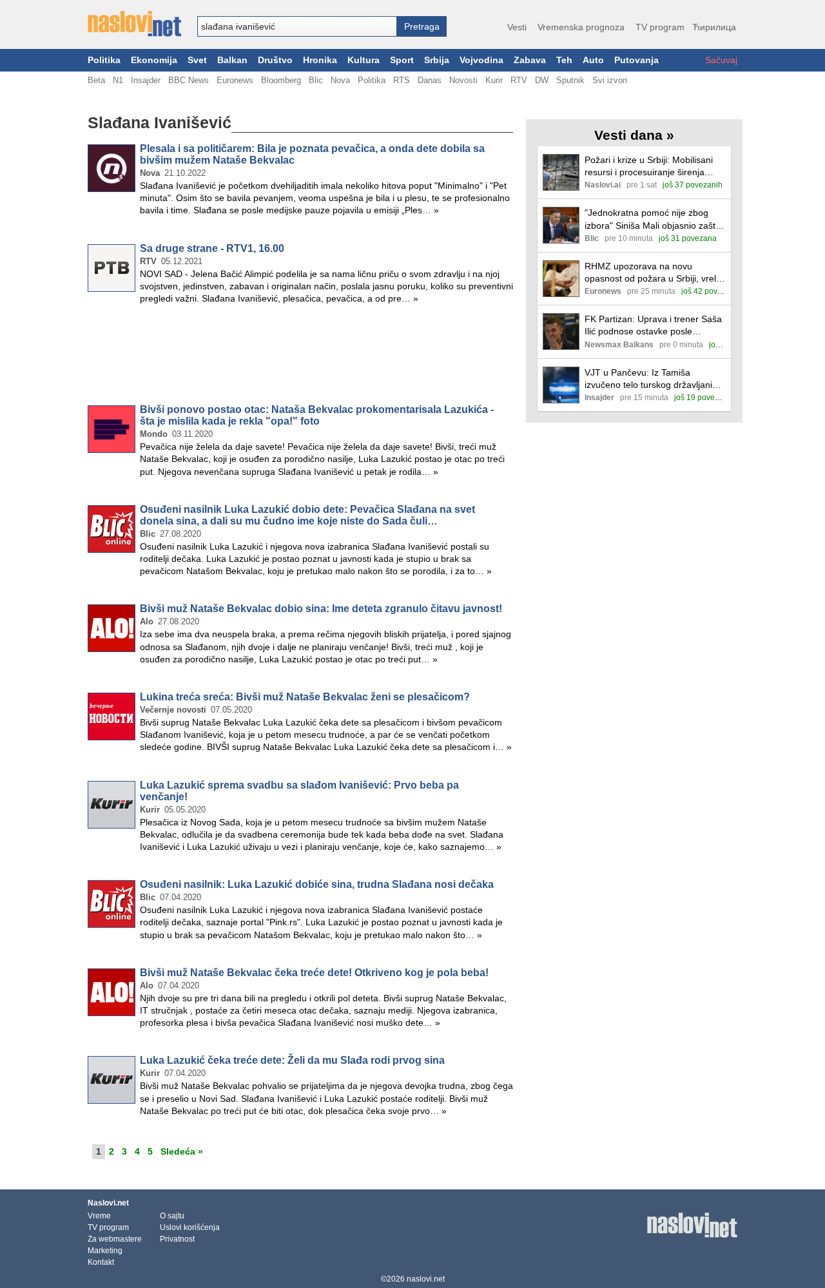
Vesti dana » (634, 135)
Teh (564, 60)
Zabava (530, 60)
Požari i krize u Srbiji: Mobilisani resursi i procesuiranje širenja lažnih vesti (649, 166)
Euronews (235, 80)
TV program (660, 27)
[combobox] (297, 26)
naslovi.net (426, 1278)
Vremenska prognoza (581, 27)
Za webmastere (115, 1239)
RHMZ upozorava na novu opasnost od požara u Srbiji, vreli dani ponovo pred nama (651, 273)
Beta (96, 80)
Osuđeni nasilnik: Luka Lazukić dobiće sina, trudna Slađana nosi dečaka (317, 884)
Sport (402, 60)
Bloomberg (281, 80)
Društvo (275, 60)
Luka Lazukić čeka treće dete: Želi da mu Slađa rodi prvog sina (292, 1060)
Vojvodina (481, 60)
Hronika (320, 60)
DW (541, 80)
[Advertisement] (300, 357)
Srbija (436, 60)
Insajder (145, 80)
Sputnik (570, 80)
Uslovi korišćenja (190, 1227)
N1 (118, 80)
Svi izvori (609, 80)
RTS (401, 80)
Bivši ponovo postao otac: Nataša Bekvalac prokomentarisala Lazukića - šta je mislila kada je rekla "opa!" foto (317, 415)
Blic (316, 80)
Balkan (232, 60)
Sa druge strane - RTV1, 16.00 (212, 248)
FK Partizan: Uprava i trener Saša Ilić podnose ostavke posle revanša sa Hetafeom (653, 326)
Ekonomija (154, 60)
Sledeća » (181, 1151)
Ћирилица (714, 27)
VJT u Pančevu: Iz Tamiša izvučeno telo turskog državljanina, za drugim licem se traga (655, 379)
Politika (104, 60)
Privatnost (177, 1239)
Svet (197, 60)
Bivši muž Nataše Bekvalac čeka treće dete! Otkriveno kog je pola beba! (314, 972)
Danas (430, 80)
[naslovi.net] (134, 24)
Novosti (463, 80)
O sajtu (172, 1215)
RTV (518, 80)
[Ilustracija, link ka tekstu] (561, 173)
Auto (593, 60)
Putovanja (636, 60)
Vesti (517, 27)
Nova (340, 80)
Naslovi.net (108, 1202)
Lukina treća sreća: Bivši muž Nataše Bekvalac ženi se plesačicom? (305, 696)
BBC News (188, 80)
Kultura (363, 60)
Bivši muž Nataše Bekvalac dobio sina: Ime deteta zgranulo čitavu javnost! (321, 608)
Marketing (105, 1250)
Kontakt (101, 1262)
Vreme (99, 1215)
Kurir (494, 80)
